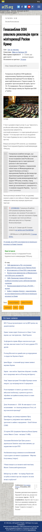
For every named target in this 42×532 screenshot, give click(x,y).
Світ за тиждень (13, 50)
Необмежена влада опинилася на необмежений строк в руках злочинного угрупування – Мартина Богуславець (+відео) (20, 455)
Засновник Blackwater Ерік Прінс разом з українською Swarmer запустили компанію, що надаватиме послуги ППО (19, 443)
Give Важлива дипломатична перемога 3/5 (35, 487)
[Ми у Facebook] (22, 6)
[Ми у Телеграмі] (18, 6)
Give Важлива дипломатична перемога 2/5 (36, 485)
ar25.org (7, 6)
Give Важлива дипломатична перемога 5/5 (35, 488)
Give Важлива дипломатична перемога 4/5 (36, 487)
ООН (15, 307)
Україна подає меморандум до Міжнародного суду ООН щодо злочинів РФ (21, 274)
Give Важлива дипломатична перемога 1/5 (35, 485)
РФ (21, 307)
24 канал (23, 59)
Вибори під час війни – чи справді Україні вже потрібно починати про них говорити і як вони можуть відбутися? (19, 477)
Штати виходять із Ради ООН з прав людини (21, 270)
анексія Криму (13, 302)
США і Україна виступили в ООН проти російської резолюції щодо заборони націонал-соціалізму (20, 280)
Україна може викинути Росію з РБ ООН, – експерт (19, 287)
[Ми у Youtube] (29, 6)
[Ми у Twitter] (25, 6)
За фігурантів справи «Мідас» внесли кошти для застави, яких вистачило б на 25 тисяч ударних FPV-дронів (21, 344)
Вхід (38, 1)
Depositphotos (32, 530)
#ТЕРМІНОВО (15, 208)
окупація (8, 307)
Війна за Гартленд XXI (19, 52)
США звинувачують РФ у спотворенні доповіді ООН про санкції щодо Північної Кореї (20, 266)
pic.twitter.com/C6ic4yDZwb (24, 230)
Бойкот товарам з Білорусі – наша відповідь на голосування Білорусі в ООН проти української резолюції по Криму (21, 293)
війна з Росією (26, 302)
